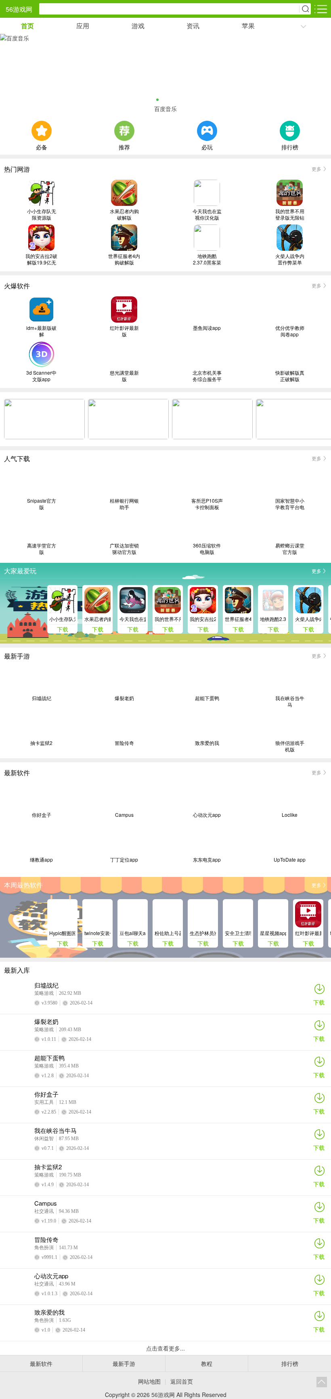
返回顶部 (321, 1382)
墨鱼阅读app (207, 328)
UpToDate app (290, 859)
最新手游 (124, 1363)
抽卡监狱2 (41, 743)
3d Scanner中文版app (41, 375)
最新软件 (41, 1363)
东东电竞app (207, 859)
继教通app (41, 859)
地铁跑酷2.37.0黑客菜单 (207, 259)
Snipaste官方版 (41, 503)
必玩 (207, 146)
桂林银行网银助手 (124, 503)
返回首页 (181, 1381)
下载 (319, 1002)
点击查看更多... (165, 1348)
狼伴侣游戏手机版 (289, 746)
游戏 (138, 25)
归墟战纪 (41, 698)
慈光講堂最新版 (124, 375)
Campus (124, 815)
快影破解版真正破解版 (289, 375)
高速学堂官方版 (41, 548)
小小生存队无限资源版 (41, 214)
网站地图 (149, 1381)
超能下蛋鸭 (207, 698)
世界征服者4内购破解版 (124, 259)
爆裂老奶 (124, 698)
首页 (27, 25)
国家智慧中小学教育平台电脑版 (289, 503)
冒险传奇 (124, 743)
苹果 (248, 25)
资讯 (192, 25)
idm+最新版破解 (41, 331)
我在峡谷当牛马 (289, 701)
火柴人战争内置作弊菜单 (289, 259)
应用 (82, 25)
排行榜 (289, 146)
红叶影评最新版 (124, 331)
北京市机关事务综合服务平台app (207, 375)
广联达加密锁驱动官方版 (124, 548)
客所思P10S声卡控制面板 (207, 503)
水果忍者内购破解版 (124, 214)
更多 (316, 168)
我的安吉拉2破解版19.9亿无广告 (41, 259)
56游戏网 (19, 9)
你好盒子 (41, 815)
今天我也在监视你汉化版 (207, 214)
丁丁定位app (124, 859)
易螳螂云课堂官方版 (289, 548)
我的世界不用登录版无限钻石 (289, 214)
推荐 (124, 146)
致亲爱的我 (207, 743)
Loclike (289, 815)
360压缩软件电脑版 (207, 548)
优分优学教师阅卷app (289, 331)
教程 (206, 1363)
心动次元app (207, 815)
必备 (41, 146)
